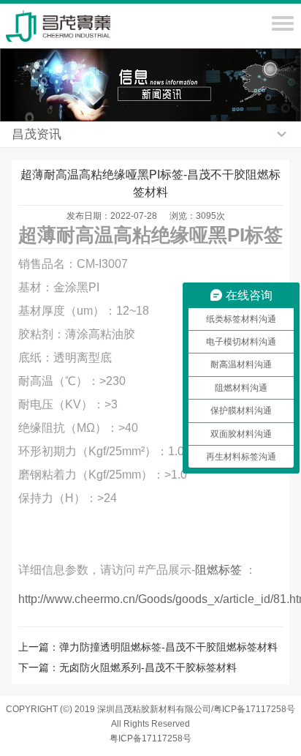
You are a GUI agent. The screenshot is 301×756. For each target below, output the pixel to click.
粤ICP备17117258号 (150, 738)
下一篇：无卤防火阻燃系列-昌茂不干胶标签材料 (127, 667)
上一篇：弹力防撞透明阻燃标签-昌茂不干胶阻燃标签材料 (148, 647)
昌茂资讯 (36, 134)
